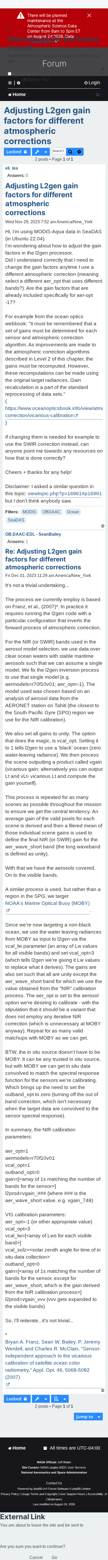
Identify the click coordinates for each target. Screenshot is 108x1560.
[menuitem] (92, 83)
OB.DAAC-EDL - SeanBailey (33, 534)
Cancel (36, 1557)
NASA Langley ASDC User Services (63, 1467)
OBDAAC (51, 512)
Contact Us (54, 1483)
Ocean (73, 512)
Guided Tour (37, 79)
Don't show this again (25, 74)
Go (54, 1557)
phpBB (38, 1488)
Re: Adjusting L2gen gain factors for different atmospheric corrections (43, 559)
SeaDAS (16, 520)
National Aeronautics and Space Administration (54, 1472)
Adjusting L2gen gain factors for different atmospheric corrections (47, 125)
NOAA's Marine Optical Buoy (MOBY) (47, 903)
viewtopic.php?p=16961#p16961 (65, 493)
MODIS (29, 512)
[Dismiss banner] (89, 15)
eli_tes (11, 168)
